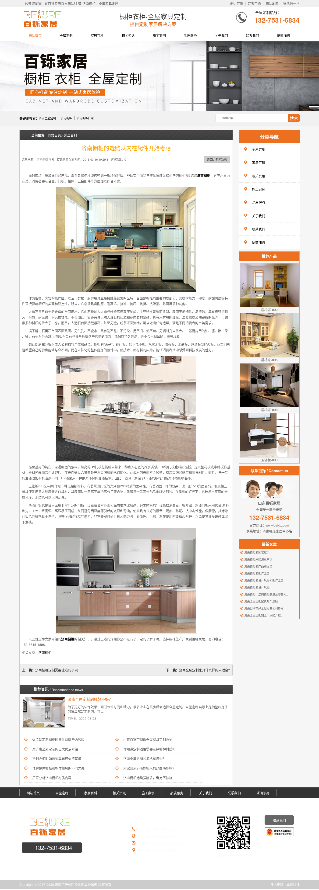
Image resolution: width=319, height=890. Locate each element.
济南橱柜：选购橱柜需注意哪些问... (266, 594)
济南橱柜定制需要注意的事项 (56, 670)
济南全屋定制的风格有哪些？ (144, 758)
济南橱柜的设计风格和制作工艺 (264, 580)
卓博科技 (293, 884)
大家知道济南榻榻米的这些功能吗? (148, 768)
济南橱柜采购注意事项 (258, 559)
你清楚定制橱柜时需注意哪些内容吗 (58, 739)
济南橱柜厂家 (85, 118)
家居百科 (97, 35)
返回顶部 (262, 792)
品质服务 (190, 35)
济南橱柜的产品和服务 (258, 566)
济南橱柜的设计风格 (256, 587)
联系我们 (252, 35)
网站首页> (55, 135)
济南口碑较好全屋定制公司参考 (264, 608)
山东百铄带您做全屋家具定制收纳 (147, 739)
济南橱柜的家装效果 (256, 552)
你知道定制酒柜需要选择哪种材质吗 (149, 749)
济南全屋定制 (47, 118)
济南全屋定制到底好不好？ (90, 699)
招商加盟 (283, 35)
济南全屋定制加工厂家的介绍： (264, 615)
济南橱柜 (66, 118)
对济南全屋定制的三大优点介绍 (55, 749)
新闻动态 (221, 159)
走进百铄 (236, 3)
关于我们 (221, 35)
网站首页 (35, 35)
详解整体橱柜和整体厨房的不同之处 (58, 768)
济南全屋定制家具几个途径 (261, 601)
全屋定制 (66, 35)
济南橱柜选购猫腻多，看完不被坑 (147, 777)
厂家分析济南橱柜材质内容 (51, 777)
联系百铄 (254, 3)
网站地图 (272, 3)
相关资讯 (128, 35)
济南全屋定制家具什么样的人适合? (204, 670)
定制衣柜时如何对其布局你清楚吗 (56, 758)
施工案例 (159, 35)
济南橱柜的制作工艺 (256, 573)
